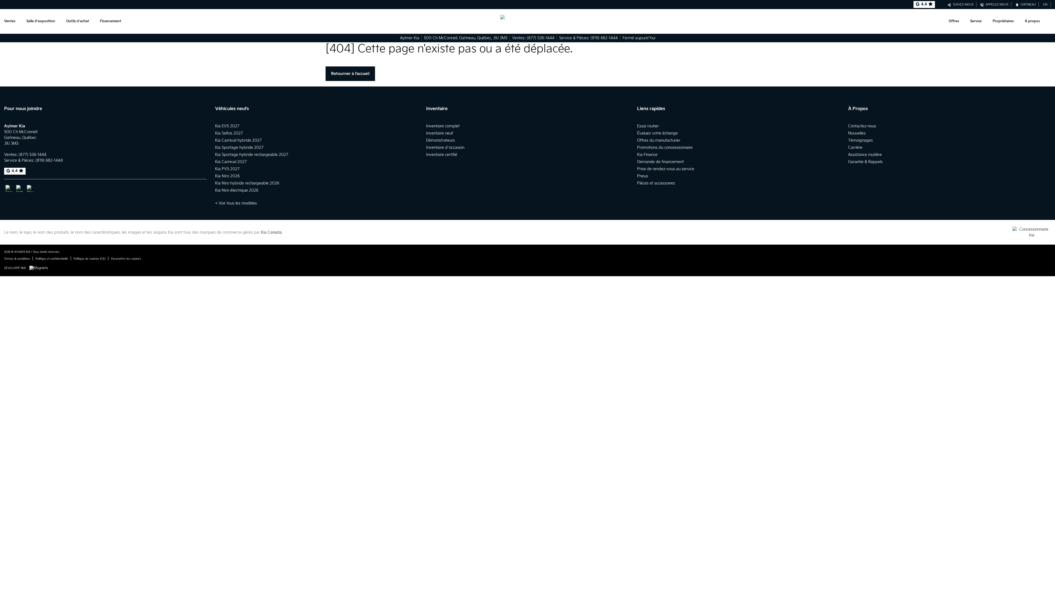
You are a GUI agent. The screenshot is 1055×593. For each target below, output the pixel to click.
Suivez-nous (962, 4)
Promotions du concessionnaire (665, 147)
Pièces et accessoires (656, 183)
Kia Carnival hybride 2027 (238, 140)
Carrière (855, 147)
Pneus (642, 176)
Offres (954, 21)
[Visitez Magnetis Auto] (40, 268)
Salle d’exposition (40, 21)
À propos (1032, 21)
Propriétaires (1003, 21)
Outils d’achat (77, 21)
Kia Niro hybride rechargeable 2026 (247, 183)
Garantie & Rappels (865, 162)
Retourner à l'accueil (350, 73)
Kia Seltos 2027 (229, 133)
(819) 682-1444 (604, 38)
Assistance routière (865, 154)
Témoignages (860, 140)
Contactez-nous (862, 126)
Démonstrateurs (440, 140)
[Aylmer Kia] (527, 21)
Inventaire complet (443, 126)
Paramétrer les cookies (126, 259)
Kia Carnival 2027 (231, 162)
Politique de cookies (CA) (90, 259)
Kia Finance (647, 154)
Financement (110, 21)
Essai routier (648, 126)
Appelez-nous (996, 4)
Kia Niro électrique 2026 (236, 190)
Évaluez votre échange (657, 133)
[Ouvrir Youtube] (30, 188)
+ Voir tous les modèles (236, 203)
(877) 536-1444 (540, 38)
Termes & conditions (17, 259)
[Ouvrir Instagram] (19, 188)
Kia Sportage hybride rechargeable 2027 (251, 154)
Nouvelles (857, 133)
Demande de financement (660, 162)
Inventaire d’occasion (445, 147)
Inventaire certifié (441, 154)
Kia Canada (271, 232)
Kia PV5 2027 (227, 169)
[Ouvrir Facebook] (8, 188)
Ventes (9, 21)
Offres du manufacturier (658, 140)
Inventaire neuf (439, 133)
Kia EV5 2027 (227, 126)
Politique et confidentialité (51, 259)
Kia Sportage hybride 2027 (239, 147)
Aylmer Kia (409, 38)
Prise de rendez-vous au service (665, 169)
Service (976, 21)
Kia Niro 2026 (227, 176)
